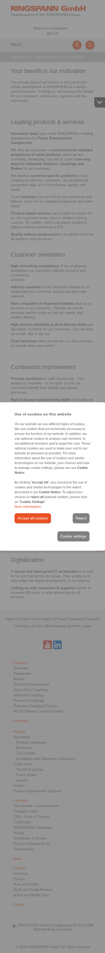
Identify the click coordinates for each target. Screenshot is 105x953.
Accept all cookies (33, 518)
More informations (28, 506)
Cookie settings (73, 536)
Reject (81, 518)
